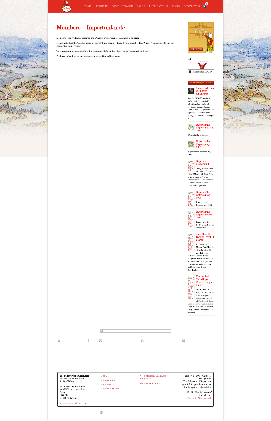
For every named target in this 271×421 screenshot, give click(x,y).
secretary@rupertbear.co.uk (73, 403)
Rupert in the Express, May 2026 (203, 194)
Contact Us (192, 6)
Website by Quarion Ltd (199, 398)
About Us (102, 6)
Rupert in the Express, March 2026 (204, 214)
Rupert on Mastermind (202, 162)
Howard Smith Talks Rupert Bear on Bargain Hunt (204, 280)
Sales (141, 6)
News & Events (111, 388)
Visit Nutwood (122, 6)
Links (176, 6)
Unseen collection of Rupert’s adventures (205, 91)
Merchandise (109, 380)
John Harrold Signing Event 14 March (205, 237)
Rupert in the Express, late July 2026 (205, 127)
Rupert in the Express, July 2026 (203, 144)
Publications (158, 6)
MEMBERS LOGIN (150, 383)
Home (88, 6)
